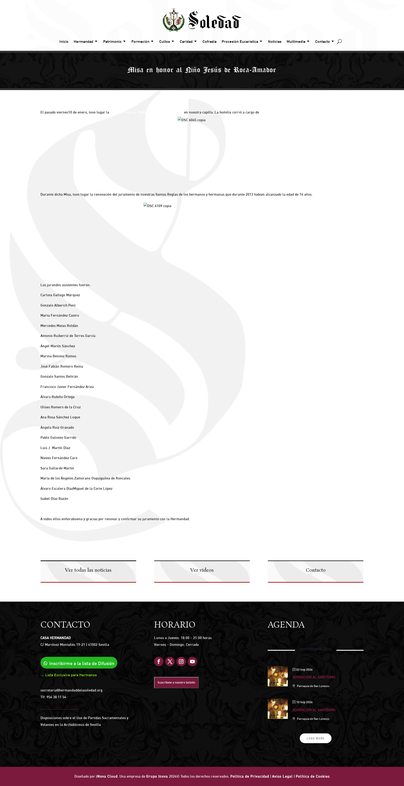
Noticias (274, 41)
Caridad (186, 41)
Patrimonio (112, 41)
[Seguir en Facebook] (158, 661)
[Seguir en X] (170, 661)
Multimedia (296, 41)
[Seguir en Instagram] (181, 661)
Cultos (164, 41)
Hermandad (83, 41)
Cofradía (209, 41)
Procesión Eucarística (240, 41)
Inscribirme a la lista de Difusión (81, 663)
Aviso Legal (282, 776)
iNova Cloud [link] (107, 776)
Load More (316, 738)
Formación (140, 41)
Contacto (322, 41)
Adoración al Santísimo (313, 677)
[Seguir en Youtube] (192, 661)
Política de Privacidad (249, 776)
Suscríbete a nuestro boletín (176, 682)
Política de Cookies (313, 776)
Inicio (64, 41)
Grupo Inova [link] (157, 776)
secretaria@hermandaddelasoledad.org (71, 690)
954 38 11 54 (56, 697)
